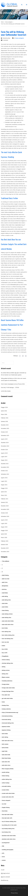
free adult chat (6, 695)
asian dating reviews (7, 614)
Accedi (2, 870)
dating (3, 666)
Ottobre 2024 (4, 449)
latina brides (5, 747)
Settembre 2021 (5, 474)
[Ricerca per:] (7, 363)
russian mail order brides (8, 793)
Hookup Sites (5, 705)
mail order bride (6, 754)
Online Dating (5, 775)
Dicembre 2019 (5, 548)
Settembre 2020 (5, 516)
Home (2, 22)
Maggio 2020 (4, 530)
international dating (7, 716)
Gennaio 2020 (4, 544)
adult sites (4, 582)
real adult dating (6, 786)
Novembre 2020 (5, 509)
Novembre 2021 (5, 467)
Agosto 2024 (4, 453)
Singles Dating (6, 807)
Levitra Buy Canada (5, 391)
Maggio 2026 (4, 407)
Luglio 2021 (4, 481)
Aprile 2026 (4, 411)
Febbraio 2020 (4, 541)
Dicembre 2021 (5, 463)
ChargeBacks (5, 656)
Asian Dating (5, 610)
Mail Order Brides (6, 758)
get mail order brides (7, 698)
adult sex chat (5, 578)
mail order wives (6, 765)
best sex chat (5, 642)
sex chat (4, 804)
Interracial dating (6, 719)
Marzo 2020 (4, 537)
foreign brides (5, 684)
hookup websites (6, 709)
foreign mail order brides (8, 688)
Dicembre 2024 (5, 442)
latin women (5, 744)
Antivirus (4, 589)
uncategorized (5, 842)
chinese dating (6, 659)
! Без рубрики (5, 561)
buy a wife (4, 652)
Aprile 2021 (4, 491)
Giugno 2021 (4, 484)
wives (3, 856)
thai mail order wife (7, 818)
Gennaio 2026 (4, 421)
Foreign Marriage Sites (8, 691)
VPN (3, 846)
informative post (14, 284)
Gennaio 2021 (4, 502)
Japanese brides (6, 726)
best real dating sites (7, 638)
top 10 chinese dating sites (9, 821)
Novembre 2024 (5, 446)
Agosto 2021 (4, 477)
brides (3, 645)
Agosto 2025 (4, 439)
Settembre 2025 (5, 435)
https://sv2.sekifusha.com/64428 (9, 61)
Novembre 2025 (5, 428)
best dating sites (6, 631)
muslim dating (5, 772)
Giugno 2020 (4, 527)
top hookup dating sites (8, 828)
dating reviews (6, 670)
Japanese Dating (6, 730)
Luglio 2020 (4, 523)
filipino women (6, 677)
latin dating (5, 737)
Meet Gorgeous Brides (7, 768)
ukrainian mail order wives (8, 839)
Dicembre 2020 (5, 506)
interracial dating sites (8, 723)
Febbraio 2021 (4, 499)
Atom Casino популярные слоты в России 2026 (13, 384)
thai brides (4, 811)
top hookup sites (6, 832)
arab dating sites (6, 600)
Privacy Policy (14, 893)
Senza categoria (8, 22)
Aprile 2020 (4, 534)
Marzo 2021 (4, 495)
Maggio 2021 (4, 488)
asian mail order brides (8, 621)
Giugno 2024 (4, 460)
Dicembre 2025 (5, 425)
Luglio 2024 (4, 456)
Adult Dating (5, 575)
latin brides (5, 733)
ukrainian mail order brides (9, 835)
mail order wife (6, 761)
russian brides (5, 790)
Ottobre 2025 (4, 432)
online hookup (5, 783)
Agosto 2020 (4, 520)
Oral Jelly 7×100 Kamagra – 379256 (10, 387)
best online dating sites (8, 635)
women (4, 860)
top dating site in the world (9, 825)
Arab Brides (5, 593)
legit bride (4, 751)
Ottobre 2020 (4, 513)
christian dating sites (7, 663)
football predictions (7, 681)
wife (3, 853)
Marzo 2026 (4, 414)
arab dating (5, 596)
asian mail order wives (7, 624)
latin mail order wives (7, 740)
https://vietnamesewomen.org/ (10, 712)
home (3, 702)
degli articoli (5, 873)
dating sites (5, 673)
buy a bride (5, 649)
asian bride (5, 603)
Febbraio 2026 (4, 418)
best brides (5, 628)
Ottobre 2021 (4, 470)
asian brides (5, 607)
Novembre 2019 (5, 551)
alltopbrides (5, 586)
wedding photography (7, 849)
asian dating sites (6, 617)
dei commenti (5, 877)
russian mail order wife (8, 797)
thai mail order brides (7, 814)
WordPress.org (4, 880)
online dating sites (7, 779)
